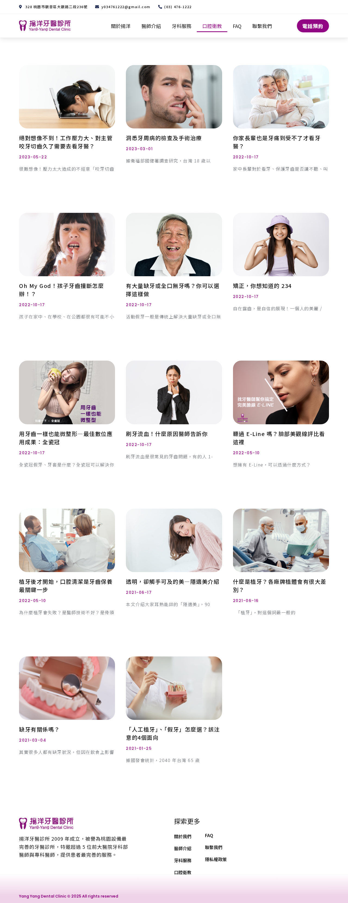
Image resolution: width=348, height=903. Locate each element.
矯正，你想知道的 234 (262, 286)
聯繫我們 (262, 25)
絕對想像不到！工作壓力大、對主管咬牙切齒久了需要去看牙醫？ (66, 142)
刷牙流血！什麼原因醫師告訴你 (167, 434)
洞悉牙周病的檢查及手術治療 (164, 138)
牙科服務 (181, 25)
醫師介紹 (151, 25)
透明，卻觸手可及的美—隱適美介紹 (172, 581)
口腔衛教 (212, 25)
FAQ (237, 25)
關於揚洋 (120, 25)
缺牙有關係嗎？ (39, 729)
